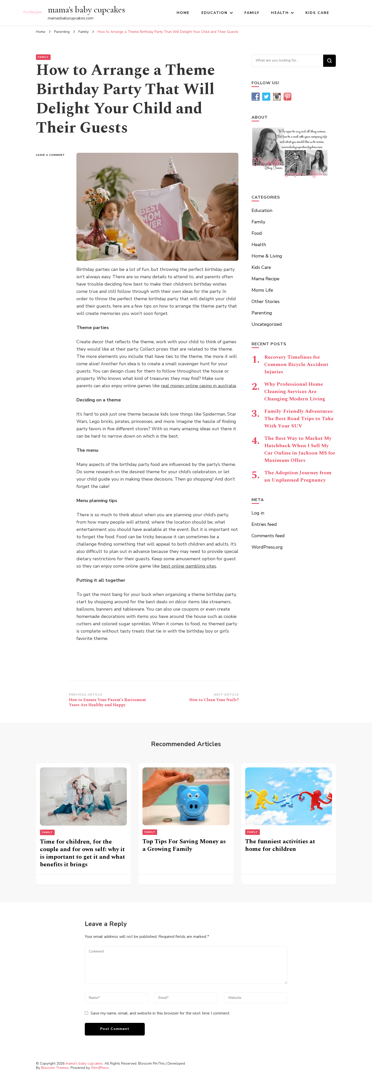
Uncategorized (267, 324)
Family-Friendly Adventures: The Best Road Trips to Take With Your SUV (299, 418)
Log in (258, 513)
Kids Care (317, 12)
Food (257, 233)
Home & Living (267, 256)
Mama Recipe (265, 279)
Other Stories (266, 301)
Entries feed (264, 524)
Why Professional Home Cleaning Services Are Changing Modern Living (294, 391)
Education (214, 12)
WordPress (100, 1067)
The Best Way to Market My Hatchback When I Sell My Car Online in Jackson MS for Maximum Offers (299, 449)
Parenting (262, 313)
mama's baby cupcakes (86, 9)
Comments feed (268, 536)
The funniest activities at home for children (280, 845)
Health (280, 12)
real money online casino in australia (198, 386)
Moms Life (262, 290)
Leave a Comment (52, 155)
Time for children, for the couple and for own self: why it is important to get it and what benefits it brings (82, 853)
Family (252, 12)
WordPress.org (267, 547)
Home (183, 12)
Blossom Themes (55, 1067)
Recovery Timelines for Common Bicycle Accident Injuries (296, 364)
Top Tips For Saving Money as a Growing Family (184, 845)
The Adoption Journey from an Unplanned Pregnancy (298, 476)
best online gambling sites (188, 566)
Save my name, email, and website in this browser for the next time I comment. (160, 1013)
